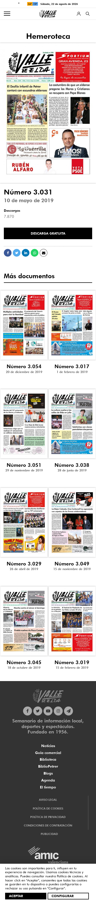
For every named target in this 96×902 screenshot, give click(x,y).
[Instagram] (58, 711)
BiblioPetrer (48, 766)
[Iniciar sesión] (78, 13)
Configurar (62, 896)
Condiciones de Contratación (48, 825)
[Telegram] (68, 711)
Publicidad (49, 834)
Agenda (48, 780)
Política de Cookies (48, 808)
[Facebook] (27, 711)
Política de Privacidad (48, 817)
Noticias (48, 746)
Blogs (48, 773)
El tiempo (48, 787)
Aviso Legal (48, 800)
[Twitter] (37, 711)
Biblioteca (48, 759)
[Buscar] (87, 13)
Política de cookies (70, 876)
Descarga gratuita (48, 233)
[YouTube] (48, 711)
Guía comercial (48, 753)
